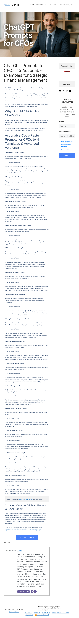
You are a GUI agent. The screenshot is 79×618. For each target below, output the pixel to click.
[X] (63, 91)
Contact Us (46, 613)
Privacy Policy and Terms (60, 613)
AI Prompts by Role (66, 5)
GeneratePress (14, 612)
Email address (65, 132)
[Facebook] (66, 91)
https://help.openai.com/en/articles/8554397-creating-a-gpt (23, 529)
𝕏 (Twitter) (29, 615)
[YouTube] (60, 91)
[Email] (35, 591)
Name (61, 122)
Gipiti (19, 550)
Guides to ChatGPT (37, 5)
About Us (37, 613)
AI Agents (53, 5)
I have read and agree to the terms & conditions (67, 145)
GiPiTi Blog (28, 613)
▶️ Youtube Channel (42, 615)
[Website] (32, 591)
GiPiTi (15, 4)
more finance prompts (25, 499)
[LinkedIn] (70, 92)
